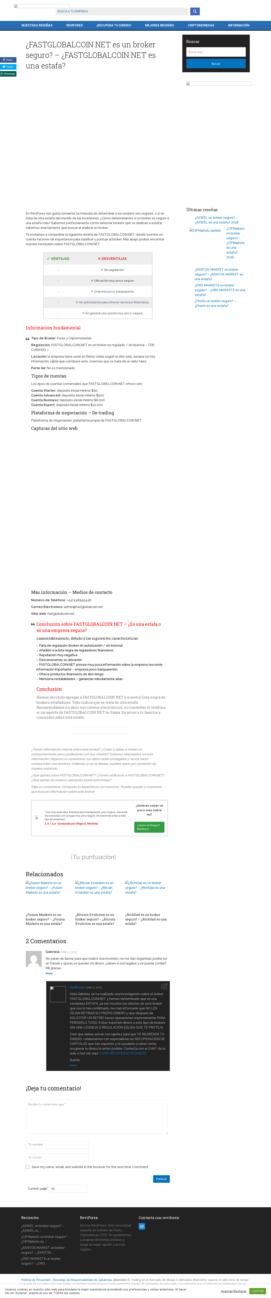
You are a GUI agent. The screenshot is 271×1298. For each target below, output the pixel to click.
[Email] (142, 1226)
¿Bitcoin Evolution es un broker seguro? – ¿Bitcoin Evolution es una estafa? (95, 919)
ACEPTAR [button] (258, 1291)
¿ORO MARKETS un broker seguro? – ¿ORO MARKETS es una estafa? (220, 290)
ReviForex (74, 25)
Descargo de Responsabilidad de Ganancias (82, 1279)
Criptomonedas (201, 25)
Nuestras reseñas (37, 25)
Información (238, 25)
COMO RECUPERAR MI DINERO (123, 1053)
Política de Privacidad (35, 1279)
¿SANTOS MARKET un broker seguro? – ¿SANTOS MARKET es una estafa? (219, 274)
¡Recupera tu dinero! (114, 25)
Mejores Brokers (159, 25)
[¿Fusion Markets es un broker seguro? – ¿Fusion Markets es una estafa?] (48, 896)
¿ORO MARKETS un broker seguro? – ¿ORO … (41, 1261)
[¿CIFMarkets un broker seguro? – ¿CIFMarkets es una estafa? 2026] (206, 244)
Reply (49, 973)
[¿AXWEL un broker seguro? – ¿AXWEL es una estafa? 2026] (191, 218)
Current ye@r (38, 1189)
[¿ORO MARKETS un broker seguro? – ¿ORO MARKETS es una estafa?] (191, 285)
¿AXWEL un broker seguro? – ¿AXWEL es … (42, 1228)
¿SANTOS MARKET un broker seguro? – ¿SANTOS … (43, 1250)
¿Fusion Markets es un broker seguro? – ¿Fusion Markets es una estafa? (45, 919)
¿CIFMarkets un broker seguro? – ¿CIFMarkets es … (45, 1239)
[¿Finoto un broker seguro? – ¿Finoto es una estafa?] (191, 301)
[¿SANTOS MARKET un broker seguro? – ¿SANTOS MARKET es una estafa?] (191, 270)
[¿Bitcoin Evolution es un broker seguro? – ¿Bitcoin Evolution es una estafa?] (97, 896)
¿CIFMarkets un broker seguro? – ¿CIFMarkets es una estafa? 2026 (235, 243)
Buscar (216, 63)
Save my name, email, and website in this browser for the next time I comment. (90, 1167)
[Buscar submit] (195, 11)
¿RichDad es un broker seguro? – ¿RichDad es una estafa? (146, 919)
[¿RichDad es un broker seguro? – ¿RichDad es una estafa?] (147, 896)
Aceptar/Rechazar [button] (233, 1291)
